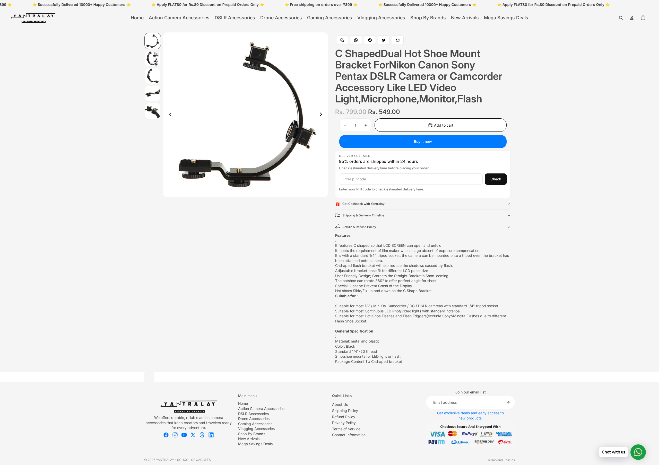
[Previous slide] (169, 114)
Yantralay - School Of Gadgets (183, 460)
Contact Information (349, 435)
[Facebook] (166, 435)
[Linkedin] (211, 435)
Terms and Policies (501, 460)
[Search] (621, 17)
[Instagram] (175, 435)
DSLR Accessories (253, 413)
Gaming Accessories (255, 424)
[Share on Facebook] (370, 40)
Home (243, 403)
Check (495, 179)
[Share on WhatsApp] (356, 40)
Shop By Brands (251, 434)
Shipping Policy (345, 410)
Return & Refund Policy (359, 227)
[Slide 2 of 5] (152, 58)
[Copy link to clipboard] (342, 40)
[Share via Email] (398, 40)
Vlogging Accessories (256, 428)
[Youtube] (184, 435)
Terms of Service (346, 429)
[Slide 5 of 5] (152, 111)
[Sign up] (508, 402)
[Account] (631, 17)
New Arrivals (248, 438)
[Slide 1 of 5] (152, 41)
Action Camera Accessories (261, 408)
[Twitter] (193, 435)
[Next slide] (322, 114)
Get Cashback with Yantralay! (364, 204)
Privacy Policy (344, 422)
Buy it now (423, 141)
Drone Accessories (254, 418)
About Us (340, 404)
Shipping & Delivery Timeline (363, 215)
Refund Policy (343, 417)
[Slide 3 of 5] (152, 76)
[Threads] (202, 435)
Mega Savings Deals (255, 444)
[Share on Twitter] (384, 40)
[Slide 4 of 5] (152, 93)
